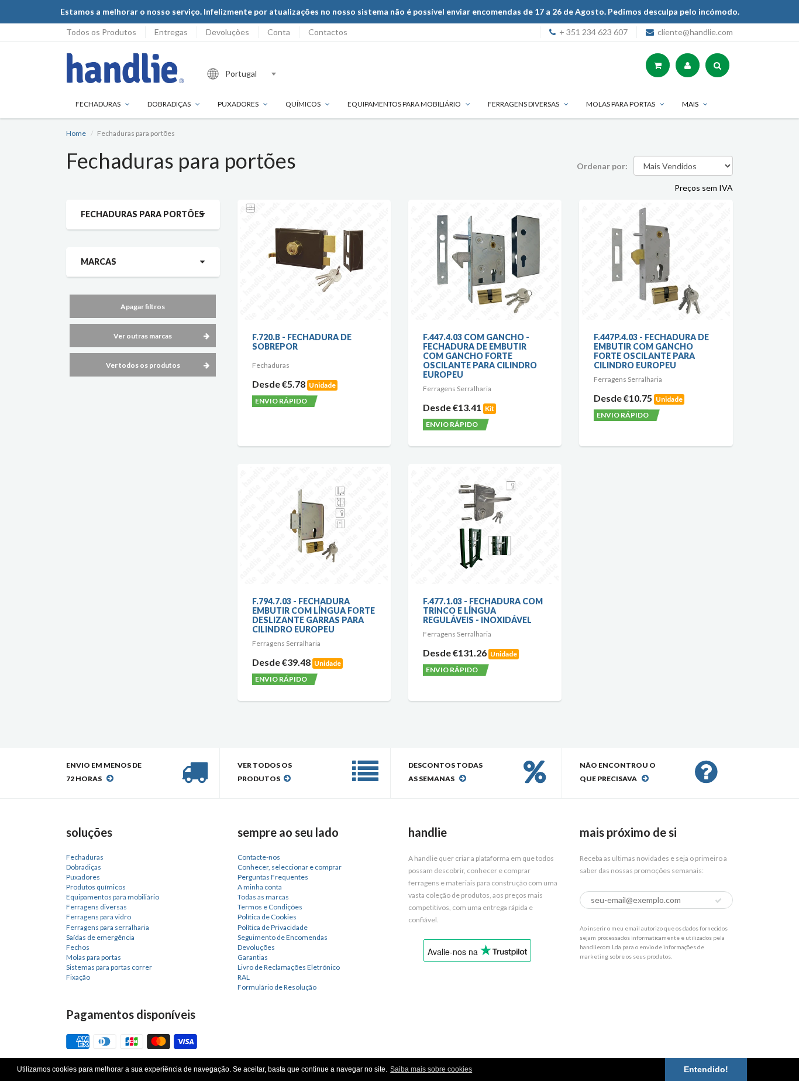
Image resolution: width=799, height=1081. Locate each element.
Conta (278, 32)
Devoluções (227, 32)
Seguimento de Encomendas (282, 937)
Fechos (77, 947)
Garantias (252, 957)
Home (76, 133)
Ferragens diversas (96, 906)
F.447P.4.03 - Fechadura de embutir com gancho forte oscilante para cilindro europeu (651, 351)
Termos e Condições (269, 906)
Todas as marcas (263, 896)
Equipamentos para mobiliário (404, 104)
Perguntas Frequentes (272, 877)
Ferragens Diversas (523, 104)
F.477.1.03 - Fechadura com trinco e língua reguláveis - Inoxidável (483, 610)
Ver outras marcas (142, 335)
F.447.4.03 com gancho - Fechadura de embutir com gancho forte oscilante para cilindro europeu (480, 355)
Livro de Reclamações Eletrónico (288, 967)
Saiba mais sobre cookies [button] (431, 1069)
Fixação (78, 977)
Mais (690, 104)
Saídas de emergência (100, 937)
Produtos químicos (96, 886)
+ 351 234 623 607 (593, 32)
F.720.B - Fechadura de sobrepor (302, 341)
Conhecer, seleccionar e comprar (289, 867)
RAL (243, 977)
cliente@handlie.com (695, 32)
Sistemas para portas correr (109, 967)
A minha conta (259, 886)
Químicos (303, 104)
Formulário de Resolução (276, 987)
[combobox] (279, 74)
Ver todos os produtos (143, 365)
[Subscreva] (718, 900)
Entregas (171, 32)
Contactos (327, 32)
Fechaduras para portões (142, 214)
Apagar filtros (142, 306)
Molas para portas (620, 104)
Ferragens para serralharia (107, 927)
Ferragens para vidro (98, 916)
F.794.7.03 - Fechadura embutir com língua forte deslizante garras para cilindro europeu (313, 615)
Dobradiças (169, 104)
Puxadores (238, 104)
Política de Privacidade (272, 927)
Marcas (98, 261)
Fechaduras (97, 104)
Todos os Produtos (101, 32)
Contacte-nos (258, 857)
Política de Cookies (267, 916)
